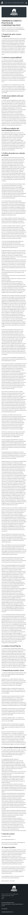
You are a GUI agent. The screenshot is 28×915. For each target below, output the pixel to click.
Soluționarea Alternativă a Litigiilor (8, 895)
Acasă (6, 2)
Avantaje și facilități (16, 2)
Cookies (3, 897)
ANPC (3, 898)
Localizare (22, 2)
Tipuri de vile (10, 2)
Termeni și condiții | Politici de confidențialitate (10, 894)
